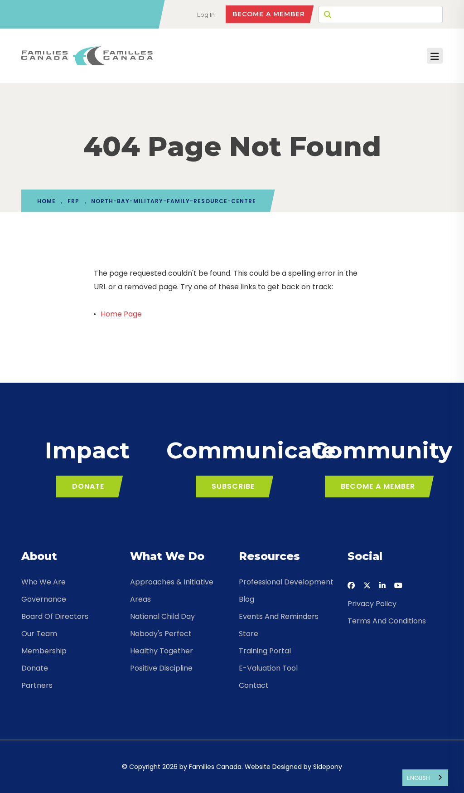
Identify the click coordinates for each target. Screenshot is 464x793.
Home (46, 201)
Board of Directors (54, 616)
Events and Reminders (279, 616)
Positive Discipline (161, 668)
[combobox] (425, 777)
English (418, 778)
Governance (43, 599)
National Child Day (162, 616)
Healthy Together (161, 651)
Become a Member (268, 14)
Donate (88, 486)
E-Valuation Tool (268, 668)
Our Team (39, 633)
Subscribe (233, 486)
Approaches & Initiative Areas (171, 590)
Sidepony (327, 766)
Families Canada (215, 766)
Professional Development (286, 582)
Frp (73, 201)
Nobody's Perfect (161, 633)
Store (248, 633)
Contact (254, 685)
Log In (206, 14)
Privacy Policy (372, 603)
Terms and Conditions (387, 621)
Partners (37, 685)
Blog (246, 599)
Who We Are (43, 582)
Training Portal (265, 651)
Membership (44, 651)
